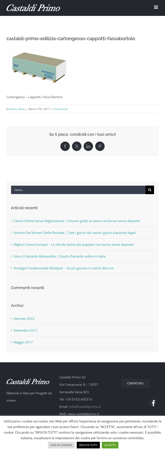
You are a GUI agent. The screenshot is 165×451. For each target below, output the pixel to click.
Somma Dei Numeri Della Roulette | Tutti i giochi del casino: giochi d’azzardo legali (75, 232)
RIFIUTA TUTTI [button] (88, 445)
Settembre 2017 (25, 330)
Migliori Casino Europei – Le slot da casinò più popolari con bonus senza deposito (74, 244)
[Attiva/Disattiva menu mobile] (156, 7)
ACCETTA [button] (110, 445)
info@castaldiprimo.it (85, 406)
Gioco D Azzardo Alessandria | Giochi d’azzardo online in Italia (59, 256)
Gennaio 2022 (24, 318)
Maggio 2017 (23, 342)
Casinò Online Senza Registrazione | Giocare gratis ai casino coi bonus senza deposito (77, 221)
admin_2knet (17, 109)
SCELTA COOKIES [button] (61, 445)
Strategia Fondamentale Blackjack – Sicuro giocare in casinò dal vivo (64, 268)
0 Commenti (60, 109)
